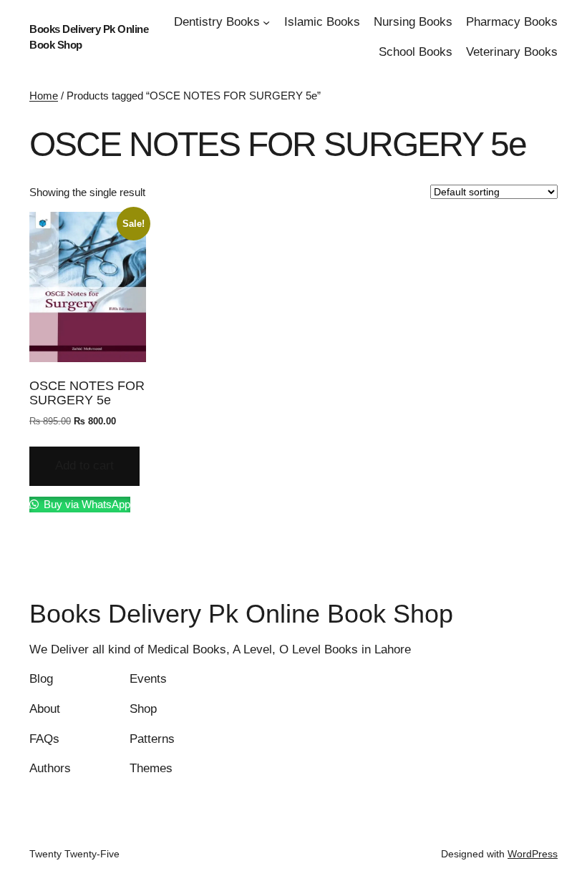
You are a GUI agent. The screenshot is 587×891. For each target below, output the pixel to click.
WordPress (533, 854)
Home (43, 95)
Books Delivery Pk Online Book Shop (241, 613)
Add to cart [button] (84, 465)
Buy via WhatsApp (85, 504)
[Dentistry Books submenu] (266, 22)
